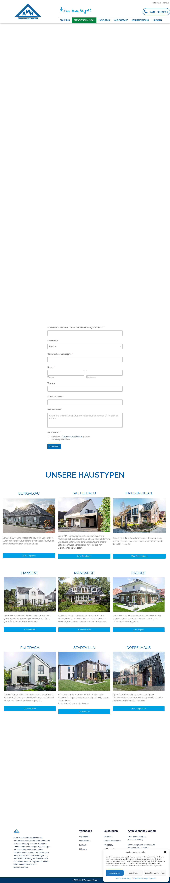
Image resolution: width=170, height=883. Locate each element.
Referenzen (156, 3)
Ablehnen (133, 873)
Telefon (51, 383)
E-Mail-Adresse (55, 396)
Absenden (54, 446)
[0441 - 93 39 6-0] (145, 11)
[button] (165, 852)
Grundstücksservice (84, 20)
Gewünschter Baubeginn (59, 354)
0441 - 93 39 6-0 (159, 11)
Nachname (90, 377)
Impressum (152, 878)
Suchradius (53, 341)
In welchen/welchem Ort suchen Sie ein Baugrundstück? (75, 327)
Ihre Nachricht (54, 410)
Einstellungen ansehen (155, 873)
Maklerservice (121, 20)
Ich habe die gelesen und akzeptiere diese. (70, 438)
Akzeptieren (115, 873)
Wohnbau (65, 20)
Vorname (51, 377)
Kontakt (166, 3)
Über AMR (157, 20)
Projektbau (104, 20)
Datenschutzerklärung (123, 878)
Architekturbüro (140, 20)
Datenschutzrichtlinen (72, 437)
